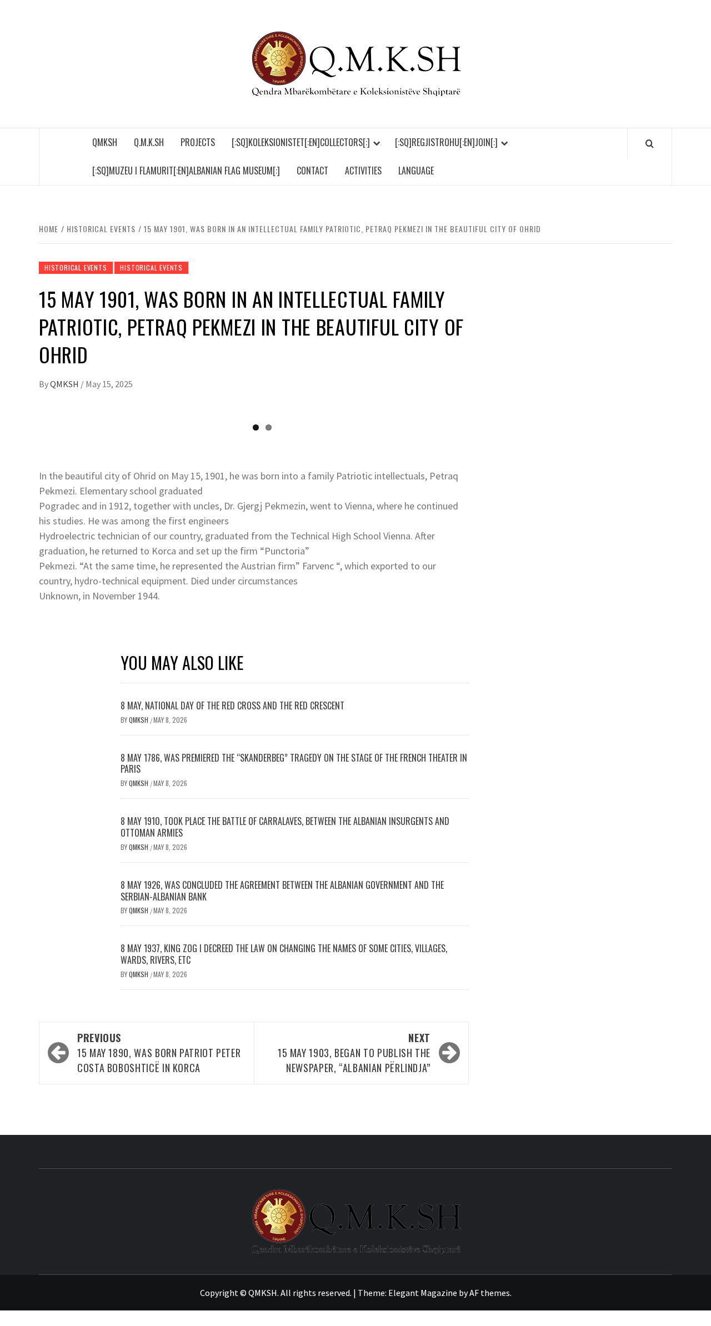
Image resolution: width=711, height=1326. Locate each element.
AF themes (489, 1292)
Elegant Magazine (422, 1292)
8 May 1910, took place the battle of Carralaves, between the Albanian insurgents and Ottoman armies (285, 826)
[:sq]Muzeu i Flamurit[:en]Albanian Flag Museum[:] (186, 170)
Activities (363, 170)
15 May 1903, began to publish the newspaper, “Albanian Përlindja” (354, 1052)
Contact (312, 170)
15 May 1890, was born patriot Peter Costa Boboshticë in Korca (159, 1052)
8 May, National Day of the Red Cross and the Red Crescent (232, 705)
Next (483, 410)
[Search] (649, 143)
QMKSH (104, 142)
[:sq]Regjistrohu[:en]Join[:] (446, 142)
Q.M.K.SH (149, 142)
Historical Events (75, 267)
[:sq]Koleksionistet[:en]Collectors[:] (301, 142)
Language (416, 170)
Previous (24, 410)
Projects (198, 142)
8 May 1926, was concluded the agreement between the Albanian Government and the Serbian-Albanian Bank (282, 890)
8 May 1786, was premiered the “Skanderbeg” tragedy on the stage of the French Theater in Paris (294, 763)
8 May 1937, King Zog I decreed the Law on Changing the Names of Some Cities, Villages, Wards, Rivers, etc (284, 954)
